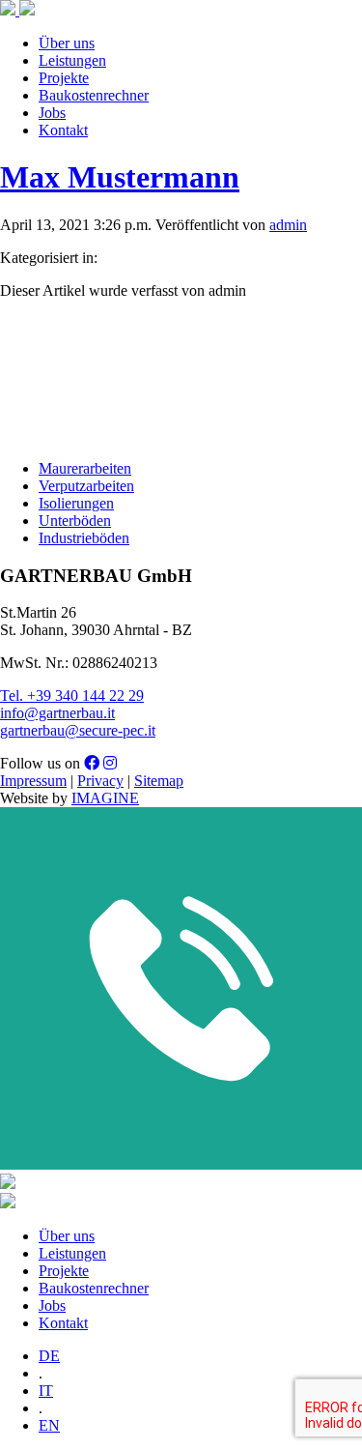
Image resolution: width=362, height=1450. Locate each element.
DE (49, 1356)
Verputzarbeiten (86, 486)
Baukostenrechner (94, 95)
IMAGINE (105, 798)
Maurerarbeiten (85, 468)
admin (288, 225)
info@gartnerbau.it (57, 713)
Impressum (33, 780)
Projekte (64, 78)
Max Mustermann (119, 177)
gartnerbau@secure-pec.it (77, 730)
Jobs (52, 112)
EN (49, 1425)
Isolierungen (76, 503)
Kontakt (63, 130)
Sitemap (158, 780)
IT (46, 1390)
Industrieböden (84, 538)
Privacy (100, 780)
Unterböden (75, 520)
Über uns (67, 43)
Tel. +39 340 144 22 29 (72, 695)
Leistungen (72, 60)
